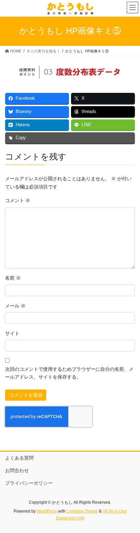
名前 (13, 278)
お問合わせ (17, 470)
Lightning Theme (82, 511)
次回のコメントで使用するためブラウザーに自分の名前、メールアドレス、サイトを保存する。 (69, 373)
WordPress (47, 511)
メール (15, 306)
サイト (12, 333)
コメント (17, 200)
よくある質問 (19, 458)
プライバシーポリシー (29, 483)
